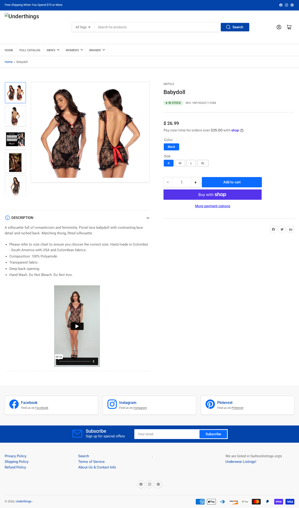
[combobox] (172, 27)
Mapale (169, 84)
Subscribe (213, 434)
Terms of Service (91, 462)
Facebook (41, 408)
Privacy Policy (15, 456)
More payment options (212, 206)
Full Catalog (29, 50)
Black (171, 147)
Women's (72, 50)
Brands (95, 50)
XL (203, 163)
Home (9, 50)
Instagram (140, 408)
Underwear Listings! (240, 462)
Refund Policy (15, 467)
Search (237, 27)
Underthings (24, 501)
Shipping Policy (16, 462)
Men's (51, 50)
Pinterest (237, 408)
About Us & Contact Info (97, 467)
